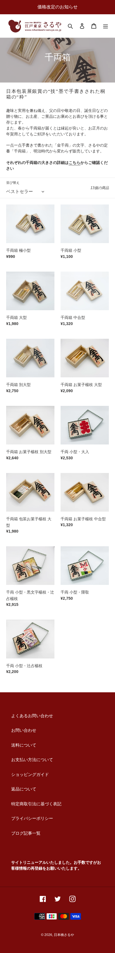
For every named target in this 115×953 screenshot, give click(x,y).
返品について (23, 789)
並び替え (13, 183)
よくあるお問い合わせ (32, 715)
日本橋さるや (64, 935)
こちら (74, 162)
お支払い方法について (32, 759)
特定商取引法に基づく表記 (36, 803)
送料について (23, 745)
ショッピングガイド (30, 774)
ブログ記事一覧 (25, 833)
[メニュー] (105, 26)
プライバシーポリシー (32, 818)
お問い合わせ (23, 730)
